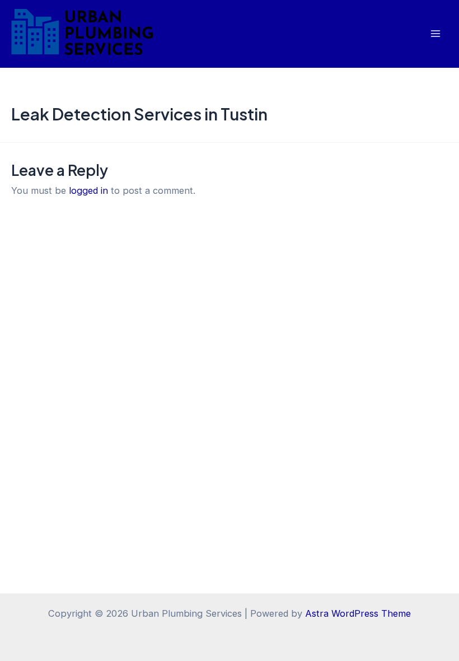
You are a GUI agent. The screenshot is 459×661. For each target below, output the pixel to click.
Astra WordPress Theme (358, 613)
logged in (88, 190)
